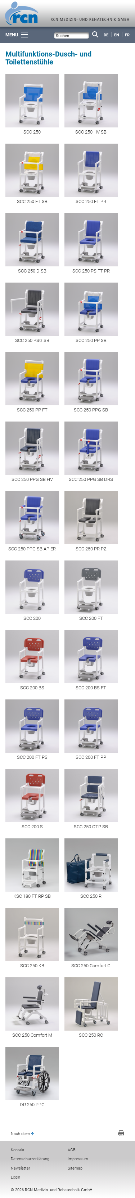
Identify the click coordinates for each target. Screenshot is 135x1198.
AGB (72, 1150)
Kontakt (17, 1150)
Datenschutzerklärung (30, 1159)
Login (15, 1177)
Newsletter (20, 1168)
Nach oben (20, 1133)
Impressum (78, 1159)
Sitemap (75, 1168)
